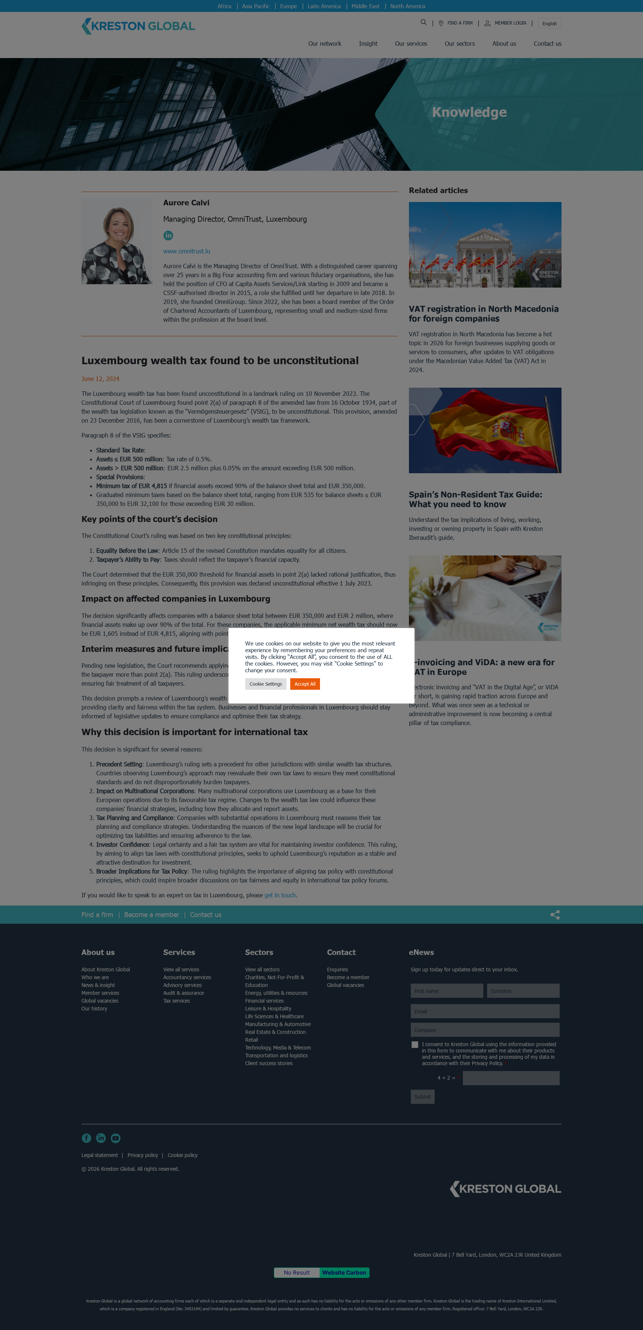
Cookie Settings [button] (266, 684)
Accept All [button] (305, 684)
